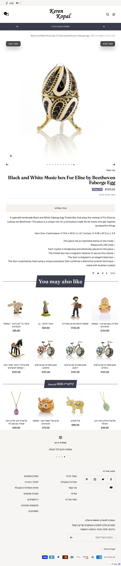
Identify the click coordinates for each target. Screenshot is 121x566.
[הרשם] (71, 537)
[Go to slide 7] (57, 164)
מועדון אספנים (31, 476)
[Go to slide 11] (47, 164)
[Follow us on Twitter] (103, 479)
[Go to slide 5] (63, 164)
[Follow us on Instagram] (95, 479)
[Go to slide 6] (60, 164)
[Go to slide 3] (68, 164)
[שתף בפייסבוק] (106, 273)
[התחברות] (7, 3)
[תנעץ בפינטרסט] (102, 273)
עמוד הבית (110, 36)
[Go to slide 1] (73, 164)
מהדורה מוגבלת (69, 482)
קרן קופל (110, 170)
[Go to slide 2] (71, 164)
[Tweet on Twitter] (98, 273)
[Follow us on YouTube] (111, 487)
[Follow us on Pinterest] (87, 479)
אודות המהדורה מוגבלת (26, 487)
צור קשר (72, 487)
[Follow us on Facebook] (111, 479)
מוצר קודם (108, 43)
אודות (74, 493)
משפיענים (33, 511)
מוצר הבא (13, 43)
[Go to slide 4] (65, 164)
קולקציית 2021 (97, 36)
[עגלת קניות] (7, 14)
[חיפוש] (107, 14)
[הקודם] (114, 165)
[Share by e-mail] (93, 273)
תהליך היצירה (31, 482)
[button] (114, 564)
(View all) (52, 384)
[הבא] (7, 165)
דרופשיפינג (32, 499)
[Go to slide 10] (49, 164)
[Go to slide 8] (55, 164)
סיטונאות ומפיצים (29, 505)
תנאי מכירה (71, 499)
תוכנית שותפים (31, 493)
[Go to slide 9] (52, 164)
